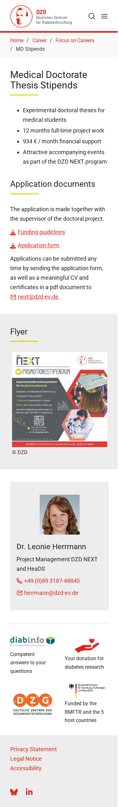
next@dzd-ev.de (38, 296)
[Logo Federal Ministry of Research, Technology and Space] (87, 690)
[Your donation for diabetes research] (87, 645)
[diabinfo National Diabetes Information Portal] (32, 641)
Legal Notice (26, 758)
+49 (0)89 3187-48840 (52, 580)
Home (16, 40)
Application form (38, 245)
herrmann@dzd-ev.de (51, 592)
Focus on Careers (75, 40)
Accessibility (26, 768)
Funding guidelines (41, 232)
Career (39, 40)
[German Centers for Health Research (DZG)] (32, 704)
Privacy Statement (33, 749)
